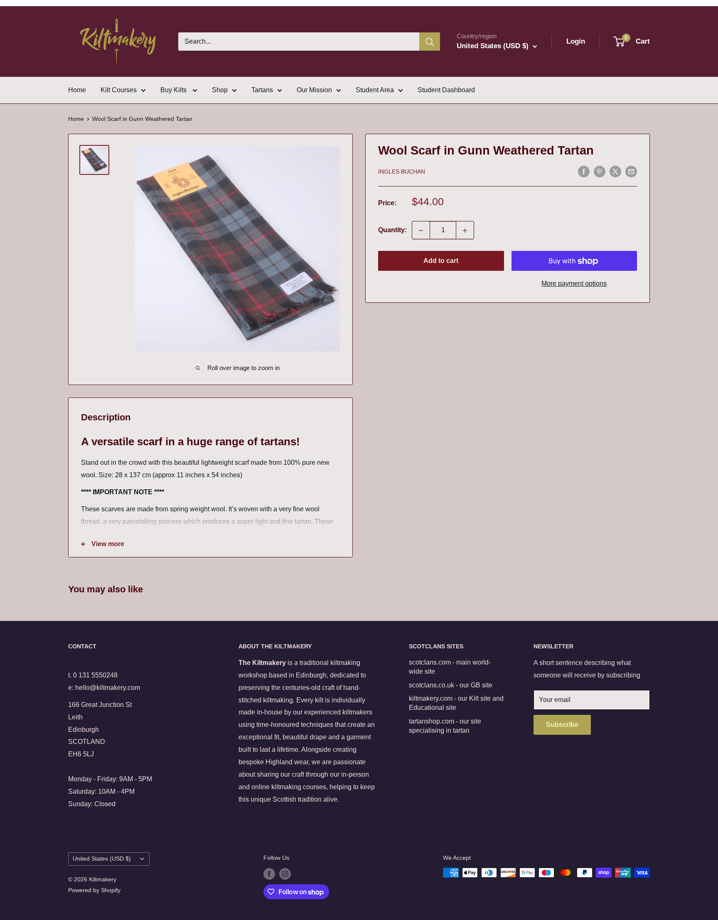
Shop (220, 89)
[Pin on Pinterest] (599, 171)
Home (77, 89)
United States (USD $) (102, 859)
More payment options (574, 283)
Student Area (375, 89)
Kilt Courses (119, 89)
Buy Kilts (174, 89)
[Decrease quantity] (421, 230)
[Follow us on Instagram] (285, 873)
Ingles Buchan (401, 172)
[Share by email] (631, 171)
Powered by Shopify (94, 890)
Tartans (262, 89)
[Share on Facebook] (584, 171)
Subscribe (562, 724)
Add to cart (440, 261)
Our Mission (314, 89)
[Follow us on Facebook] (269, 873)
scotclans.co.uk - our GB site (450, 685)
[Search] (429, 41)
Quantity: (392, 230)
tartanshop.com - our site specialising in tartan (445, 726)
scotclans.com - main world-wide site (450, 667)
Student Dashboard (446, 89)
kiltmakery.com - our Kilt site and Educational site (456, 703)
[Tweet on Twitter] (615, 171)
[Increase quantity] (465, 230)
